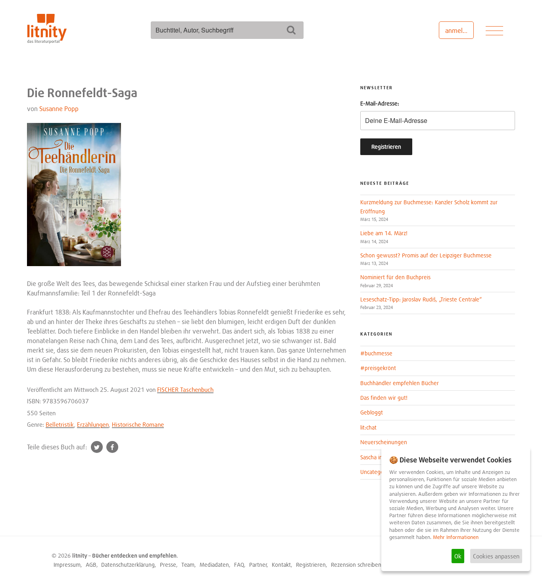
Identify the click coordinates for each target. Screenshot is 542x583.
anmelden (459, 31)
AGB (91, 564)
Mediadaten (214, 564)
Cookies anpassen (496, 556)
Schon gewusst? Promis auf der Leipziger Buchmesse (426, 255)
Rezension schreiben (356, 564)
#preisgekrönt (378, 367)
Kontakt (281, 564)
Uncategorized (378, 471)
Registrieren (311, 564)
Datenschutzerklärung (128, 564)
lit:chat (368, 427)
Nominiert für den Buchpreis (395, 277)
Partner (258, 564)
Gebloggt (371, 412)
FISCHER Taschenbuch (185, 389)
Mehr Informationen (456, 537)
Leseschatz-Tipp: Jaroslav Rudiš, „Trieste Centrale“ (421, 299)
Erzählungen (93, 424)
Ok (457, 556)
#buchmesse (376, 353)
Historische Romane (138, 424)
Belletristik (60, 424)
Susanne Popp (59, 109)
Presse (168, 564)
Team (187, 564)
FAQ (239, 564)
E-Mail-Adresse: (379, 103)
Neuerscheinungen (383, 442)
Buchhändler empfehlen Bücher (399, 383)
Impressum (67, 564)
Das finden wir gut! (383, 397)
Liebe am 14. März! (383, 233)
